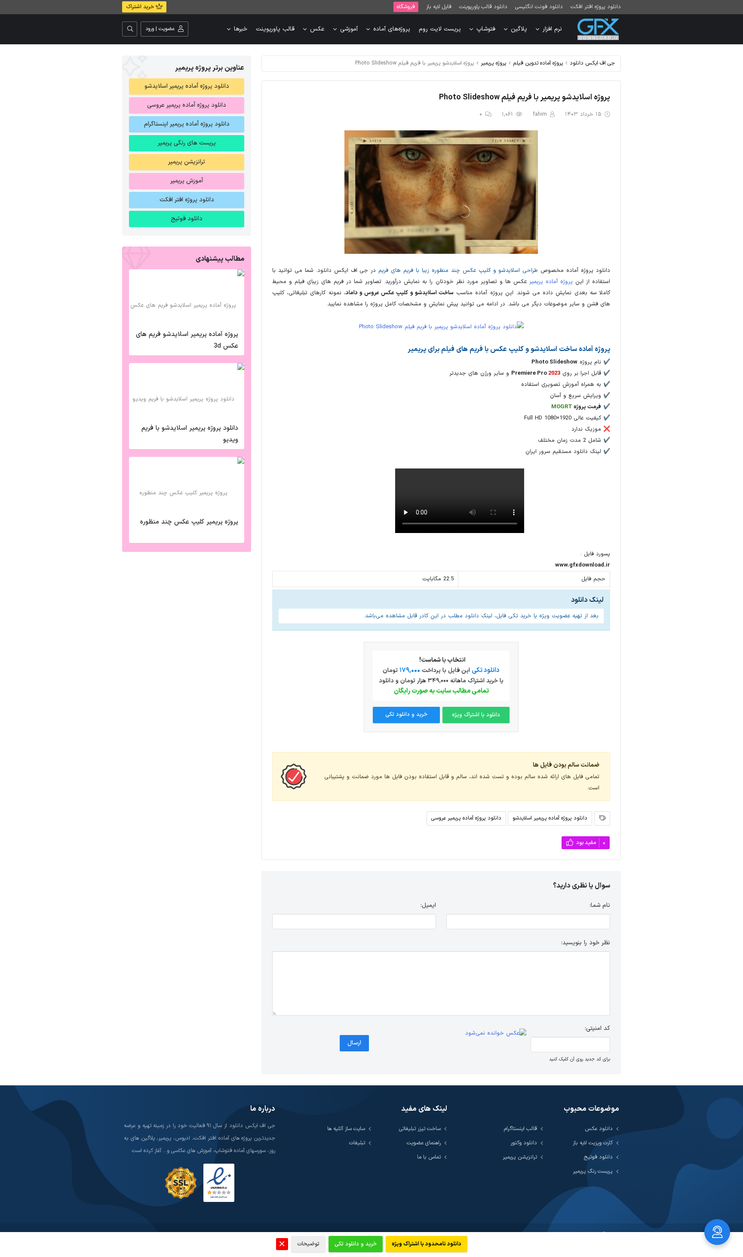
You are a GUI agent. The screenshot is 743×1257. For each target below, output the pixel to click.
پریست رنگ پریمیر (593, 1171)
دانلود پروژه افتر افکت (596, 7)
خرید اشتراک (141, 7)
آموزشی (349, 29)
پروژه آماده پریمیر (551, 281)
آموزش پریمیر (186, 180)
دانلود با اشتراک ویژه (476, 715)
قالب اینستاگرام (520, 1129)
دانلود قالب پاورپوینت (483, 7)
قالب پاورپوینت (275, 29)
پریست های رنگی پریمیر (187, 143)
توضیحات (308, 1244)
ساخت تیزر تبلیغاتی (420, 1129)
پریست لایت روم (440, 29)
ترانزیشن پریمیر (186, 161)
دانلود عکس (599, 1129)
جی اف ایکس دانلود (592, 63)
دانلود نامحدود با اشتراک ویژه (426, 1244)
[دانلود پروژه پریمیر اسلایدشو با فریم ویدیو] (186, 391)
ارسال (354, 1043)
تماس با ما (429, 1157)
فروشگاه (406, 7)
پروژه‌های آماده (391, 29)
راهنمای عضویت (424, 1143)
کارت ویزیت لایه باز (593, 1143)
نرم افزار (552, 29)
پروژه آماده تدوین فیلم (538, 63)
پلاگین (519, 29)
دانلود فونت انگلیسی (539, 7)
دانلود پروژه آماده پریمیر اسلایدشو (550, 818)
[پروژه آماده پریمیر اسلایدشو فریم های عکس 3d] (186, 297)
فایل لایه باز (438, 7)
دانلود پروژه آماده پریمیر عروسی (466, 818)
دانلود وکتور (523, 1143)
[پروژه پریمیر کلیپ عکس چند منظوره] (186, 485)
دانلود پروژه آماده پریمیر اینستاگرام (187, 124)
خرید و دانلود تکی (406, 714)
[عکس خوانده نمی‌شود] (495, 1033)
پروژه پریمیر (494, 63)
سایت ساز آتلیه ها (346, 1129)
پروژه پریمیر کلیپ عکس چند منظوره (189, 522)
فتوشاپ (485, 29)
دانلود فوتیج (187, 218)
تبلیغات (357, 1143)
